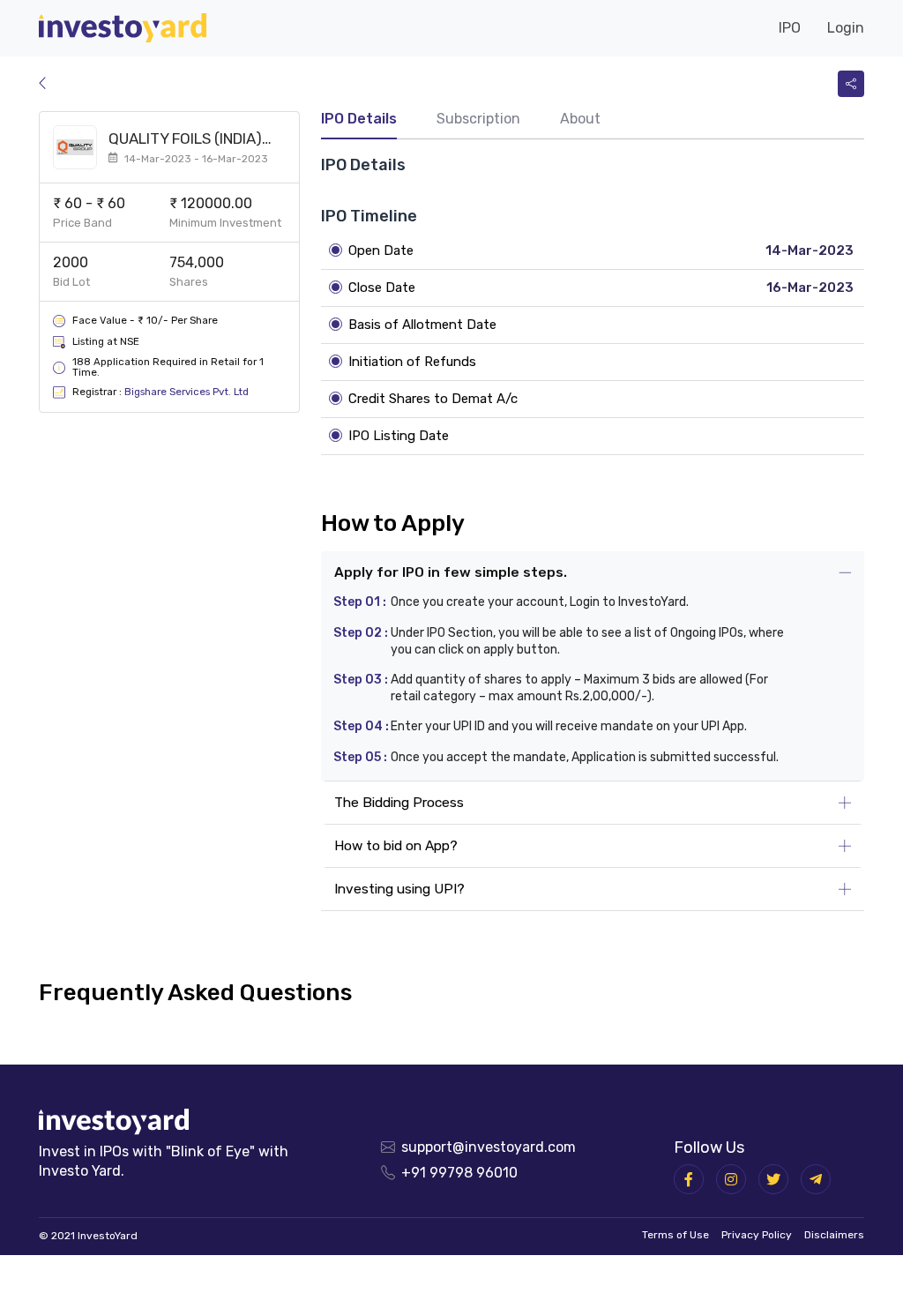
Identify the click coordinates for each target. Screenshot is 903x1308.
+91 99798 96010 (459, 1172)
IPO (790, 27)
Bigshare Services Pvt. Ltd (186, 391)
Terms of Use (675, 1235)
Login (845, 27)
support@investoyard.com (488, 1147)
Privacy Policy (756, 1235)
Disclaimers (834, 1235)
